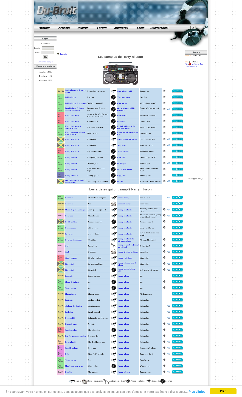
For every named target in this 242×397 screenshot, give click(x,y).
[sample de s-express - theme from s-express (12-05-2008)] (177, 199)
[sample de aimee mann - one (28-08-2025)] (177, 361)
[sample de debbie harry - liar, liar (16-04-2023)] (177, 98)
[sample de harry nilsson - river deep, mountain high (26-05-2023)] (177, 170)
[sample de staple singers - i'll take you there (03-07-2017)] (177, 259)
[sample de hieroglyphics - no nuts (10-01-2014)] (177, 325)
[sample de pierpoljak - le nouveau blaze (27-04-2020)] (177, 265)
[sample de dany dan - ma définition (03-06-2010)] (177, 217)
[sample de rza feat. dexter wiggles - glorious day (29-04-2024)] (177, 337)
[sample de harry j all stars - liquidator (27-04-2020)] (177, 140)
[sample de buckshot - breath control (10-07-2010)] (177, 313)
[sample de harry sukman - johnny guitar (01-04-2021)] (177, 176)
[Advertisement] (121, 42)
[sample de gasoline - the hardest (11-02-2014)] (177, 373)
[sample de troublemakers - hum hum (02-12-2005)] (177, 349)
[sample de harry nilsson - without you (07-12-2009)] (177, 164)
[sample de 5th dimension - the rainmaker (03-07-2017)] (177, 331)
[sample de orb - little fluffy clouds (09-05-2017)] (177, 355)
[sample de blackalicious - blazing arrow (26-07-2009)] (177, 295)
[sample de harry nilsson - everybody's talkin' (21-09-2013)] (177, 158)
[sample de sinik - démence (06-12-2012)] (177, 253)
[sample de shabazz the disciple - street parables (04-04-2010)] (177, 307)
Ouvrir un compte (45, 62)
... (185, 58)
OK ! (223, 391)
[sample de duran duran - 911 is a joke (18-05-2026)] (177, 229)
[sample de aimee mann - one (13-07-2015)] (177, 289)
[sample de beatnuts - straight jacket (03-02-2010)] (177, 301)
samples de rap (44, 27)
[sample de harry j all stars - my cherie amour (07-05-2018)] (177, 152)
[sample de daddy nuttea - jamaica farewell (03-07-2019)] (177, 223)
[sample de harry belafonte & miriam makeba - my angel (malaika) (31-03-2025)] (177, 128)
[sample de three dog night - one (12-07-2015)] (177, 283)
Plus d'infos (197, 391)
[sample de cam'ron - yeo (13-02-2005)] (177, 205)
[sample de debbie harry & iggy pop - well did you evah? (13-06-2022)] (177, 104)
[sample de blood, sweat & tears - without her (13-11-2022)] (177, 367)
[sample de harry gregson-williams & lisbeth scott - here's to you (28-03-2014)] (177, 134)
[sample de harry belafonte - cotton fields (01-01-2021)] (177, 122)
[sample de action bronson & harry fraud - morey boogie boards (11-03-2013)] (177, 92)
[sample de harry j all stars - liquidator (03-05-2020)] (177, 146)
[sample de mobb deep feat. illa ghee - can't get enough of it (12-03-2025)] (177, 211)
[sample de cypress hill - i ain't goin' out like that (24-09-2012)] (177, 319)
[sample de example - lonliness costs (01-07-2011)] (177, 277)
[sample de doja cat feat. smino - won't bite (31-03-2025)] (177, 241)
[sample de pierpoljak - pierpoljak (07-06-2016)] (177, 271)
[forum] (101, 31)
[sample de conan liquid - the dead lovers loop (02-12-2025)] (177, 343)
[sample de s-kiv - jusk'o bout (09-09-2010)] (177, 247)
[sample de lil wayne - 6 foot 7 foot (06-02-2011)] (177, 235)
